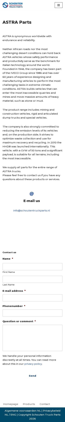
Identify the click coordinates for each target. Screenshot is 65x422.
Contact (45, 404)
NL (6, 414)
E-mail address (14, 290)
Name (7, 258)
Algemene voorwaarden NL (23, 410)
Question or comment (19, 321)
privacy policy (33, 363)
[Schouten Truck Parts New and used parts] (12, 5)
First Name (9, 272)
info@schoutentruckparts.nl (31, 210)
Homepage (10, 404)
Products (29, 404)
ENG (13, 414)
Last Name (9, 284)
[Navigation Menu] (58, 5)
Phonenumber (13, 306)
